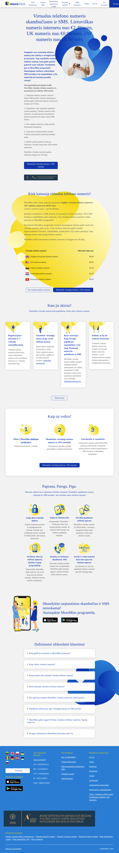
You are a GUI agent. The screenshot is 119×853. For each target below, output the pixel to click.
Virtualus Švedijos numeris (88, 837)
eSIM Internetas (77, 4)
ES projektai (104, 4)
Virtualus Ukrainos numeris (67, 837)
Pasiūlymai (93, 771)
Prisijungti (18, 771)
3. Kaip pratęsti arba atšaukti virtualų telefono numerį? (50, 675)
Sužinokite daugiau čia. (72, 381)
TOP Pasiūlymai (33, 4)
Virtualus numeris (65, 4)
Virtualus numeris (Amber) (45, 837)
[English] (12, 753)
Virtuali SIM (43, 4)
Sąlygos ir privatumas (13, 849)
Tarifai (86, 4)
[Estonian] (22, 758)
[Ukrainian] (22, 753)
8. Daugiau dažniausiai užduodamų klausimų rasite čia (50, 733)
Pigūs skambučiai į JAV (21, 839)
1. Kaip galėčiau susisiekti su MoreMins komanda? (48, 653)
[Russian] (7, 762)
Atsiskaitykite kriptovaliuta (99, 785)
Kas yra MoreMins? (68, 757)
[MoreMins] (15, 3)
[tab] (59, 653)
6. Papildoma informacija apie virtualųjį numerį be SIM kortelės (54, 709)
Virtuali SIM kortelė (68, 762)
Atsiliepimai (93, 780)
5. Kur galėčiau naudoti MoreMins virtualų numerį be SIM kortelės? (56, 698)
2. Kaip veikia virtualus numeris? (41, 664)
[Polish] (17, 753)
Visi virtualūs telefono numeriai (38, 290)
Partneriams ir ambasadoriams (100, 790)
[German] (12, 758)
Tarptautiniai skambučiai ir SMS (53, 4)
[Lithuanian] (7, 753)
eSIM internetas (67, 779)
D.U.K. (95, 4)
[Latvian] (17, 758)
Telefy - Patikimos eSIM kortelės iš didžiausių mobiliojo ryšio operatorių (101, 797)
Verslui (91, 776)
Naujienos (93, 767)
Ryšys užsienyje (37, 839)
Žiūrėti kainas (59, 398)
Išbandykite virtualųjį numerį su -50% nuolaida (41, 165)
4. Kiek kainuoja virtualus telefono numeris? (46, 686)
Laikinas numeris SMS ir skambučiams (19, 837)
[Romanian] (7, 758)
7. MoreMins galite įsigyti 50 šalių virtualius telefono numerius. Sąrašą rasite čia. (57, 721)
